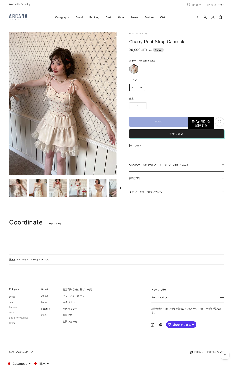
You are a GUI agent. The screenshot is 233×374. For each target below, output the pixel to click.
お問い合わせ (70, 321)
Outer (12, 312)
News (44, 302)
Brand (44, 289)
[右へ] (120, 188)
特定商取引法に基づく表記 (77, 289)
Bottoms (13, 307)
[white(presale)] (133, 68)
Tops (11, 302)
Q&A (44, 315)
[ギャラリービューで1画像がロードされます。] (18, 188)
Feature (45, 308)
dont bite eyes (138, 33)
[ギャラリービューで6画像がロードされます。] (98, 188)
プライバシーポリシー (75, 296)
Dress (12, 297)
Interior (12, 323)
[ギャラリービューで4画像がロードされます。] (58, 188)
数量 (131, 98)
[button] (205, 17)
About (44, 296)
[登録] (222, 296)
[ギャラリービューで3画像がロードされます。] (38, 188)
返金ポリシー (70, 302)
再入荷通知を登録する (201, 123)
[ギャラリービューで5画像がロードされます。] (78, 188)
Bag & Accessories (18, 318)
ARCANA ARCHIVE (24, 352)
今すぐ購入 (176, 133)
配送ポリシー (70, 308)
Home (12, 259)
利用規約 (67, 315)
